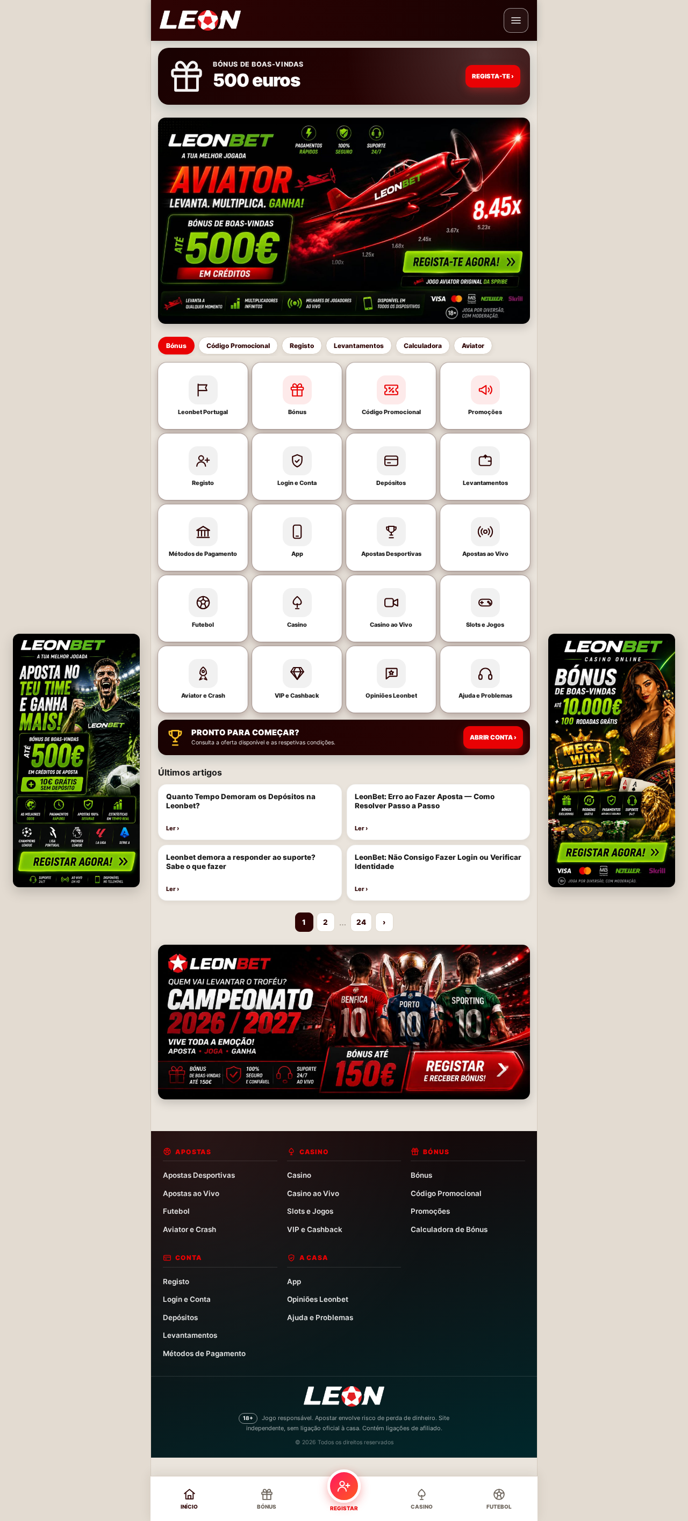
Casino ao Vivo (313, 1193)
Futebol (176, 1211)
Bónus (176, 346)
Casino (299, 1175)
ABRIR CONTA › (493, 737)
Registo (302, 346)
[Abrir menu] (516, 20)
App (294, 1281)
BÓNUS (266, 1506)
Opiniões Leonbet (317, 1299)
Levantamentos (359, 346)
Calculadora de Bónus (449, 1229)
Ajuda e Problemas (320, 1317)
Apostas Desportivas (199, 1175)
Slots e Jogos (310, 1211)
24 (361, 922)
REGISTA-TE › (493, 76)
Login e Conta (187, 1299)
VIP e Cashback (314, 1229)
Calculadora (423, 346)
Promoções (430, 1211)
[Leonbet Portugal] (200, 20)
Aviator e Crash (189, 1229)
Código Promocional (238, 346)
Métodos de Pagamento (204, 1353)
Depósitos (180, 1317)
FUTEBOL (499, 1506)
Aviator (473, 346)
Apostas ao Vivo (191, 1193)
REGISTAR (344, 1508)
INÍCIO (189, 1506)
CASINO (422, 1506)
